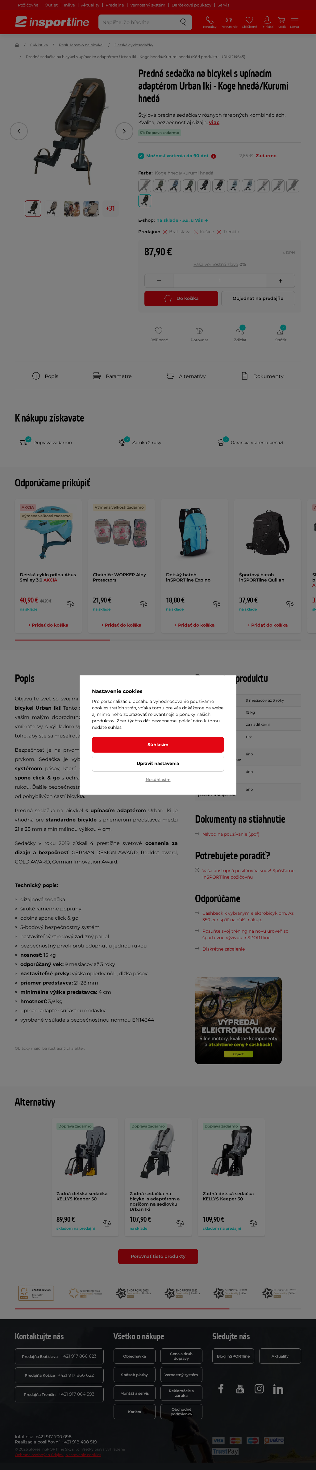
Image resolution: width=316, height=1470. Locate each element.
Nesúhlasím (158, 779)
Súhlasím (158, 744)
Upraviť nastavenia (158, 763)
